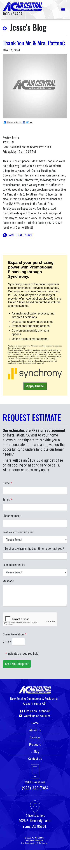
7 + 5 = (7, 642)
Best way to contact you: (18, 532)
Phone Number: (12, 516)
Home (35, 723)
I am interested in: (14, 565)
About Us (35, 730)
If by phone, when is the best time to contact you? (33, 548)
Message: (8, 581)
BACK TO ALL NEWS (19, 235)
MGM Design (42, 843)
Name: (7, 483)
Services (35, 737)
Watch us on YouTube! (36, 716)
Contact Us (35, 759)
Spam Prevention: (14, 634)
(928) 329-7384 (35, 788)
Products (35, 744)
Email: (7, 499)
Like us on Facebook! (36, 711)
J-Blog (35, 751)
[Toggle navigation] (63, 10)
